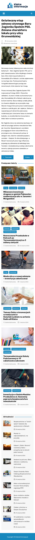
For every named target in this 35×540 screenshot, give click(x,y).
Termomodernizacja (10, 231)
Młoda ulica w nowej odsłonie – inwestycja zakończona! (16, 277)
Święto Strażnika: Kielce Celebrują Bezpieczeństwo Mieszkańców (22, 474)
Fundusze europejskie (18, 349)
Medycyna (16, 308)
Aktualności (6, 43)
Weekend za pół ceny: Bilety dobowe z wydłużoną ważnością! (22, 462)
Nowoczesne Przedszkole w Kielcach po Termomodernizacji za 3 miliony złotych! (16, 239)
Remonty (21, 188)
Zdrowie (24, 308)
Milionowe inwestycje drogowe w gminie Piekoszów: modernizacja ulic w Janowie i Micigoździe (17, 195)
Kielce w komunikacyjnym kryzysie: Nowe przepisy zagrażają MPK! (22, 486)
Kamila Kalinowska (10, 202)
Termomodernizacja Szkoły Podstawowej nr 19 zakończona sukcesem (16, 358)
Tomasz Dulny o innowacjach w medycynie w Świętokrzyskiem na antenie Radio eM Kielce (16, 315)
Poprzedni (8, 157)
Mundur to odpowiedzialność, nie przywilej (21, 436)
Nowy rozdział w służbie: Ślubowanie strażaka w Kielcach (21, 498)
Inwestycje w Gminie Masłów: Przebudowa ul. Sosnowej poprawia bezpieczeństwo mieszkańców (17, 397)
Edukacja (7, 228)
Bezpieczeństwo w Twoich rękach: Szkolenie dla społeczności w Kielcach (22, 424)
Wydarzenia (16, 390)
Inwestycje (14, 43)
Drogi (5, 188)
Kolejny (27, 157)
